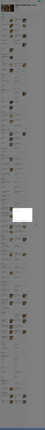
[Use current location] (31, 209)
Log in (14, 211)
